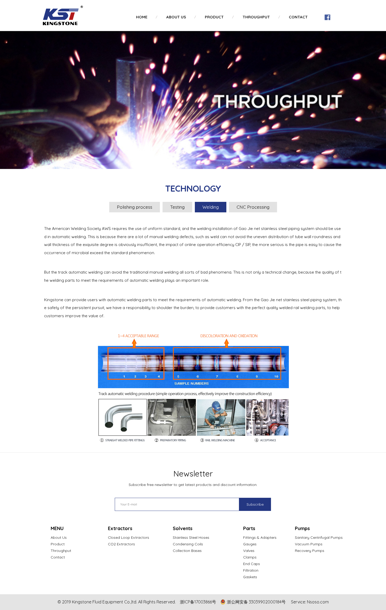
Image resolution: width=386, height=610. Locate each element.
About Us (59, 537)
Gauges (250, 544)
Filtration (250, 570)
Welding (210, 207)
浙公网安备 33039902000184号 (256, 601)
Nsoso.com (318, 601)
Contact (58, 557)
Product (58, 544)
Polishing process (134, 207)
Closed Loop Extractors (128, 537)
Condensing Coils (188, 544)
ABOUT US (176, 16)
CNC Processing (253, 207)
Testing (177, 207)
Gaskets (250, 577)
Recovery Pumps (309, 550)
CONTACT (298, 16)
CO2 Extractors (121, 544)
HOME (141, 16)
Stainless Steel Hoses (191, 537)
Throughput (61, 550)
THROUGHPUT (256, 16)
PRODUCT (214, 16)
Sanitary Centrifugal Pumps (319, 537)
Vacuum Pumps (308, 544)
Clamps (250, 557)
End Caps (251, 563)
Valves (248, 550)
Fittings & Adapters (260, 537)
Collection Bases (187, 550)
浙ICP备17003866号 (198, 601)
